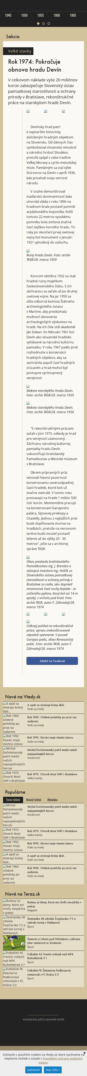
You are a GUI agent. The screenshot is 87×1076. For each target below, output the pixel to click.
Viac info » (53, 1070)
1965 (73, 15)
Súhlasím (33, 1070)
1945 (8, 15)
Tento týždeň (13, 800)
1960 (56, 15)
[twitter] (35, 1038)
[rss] (52, 1038)
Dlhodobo (52, 800)
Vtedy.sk (43, 1009)
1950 (24, 15)
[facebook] (43, 1038)
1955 (40, 15)
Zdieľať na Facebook (52, 661)
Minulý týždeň (33, 800)
